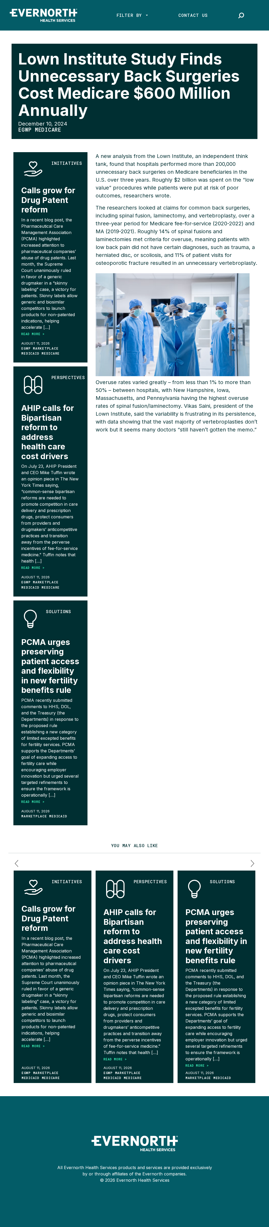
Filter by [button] (131, 15)
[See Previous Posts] (16, 863)
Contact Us (193, 15)
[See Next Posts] (252, 863)
